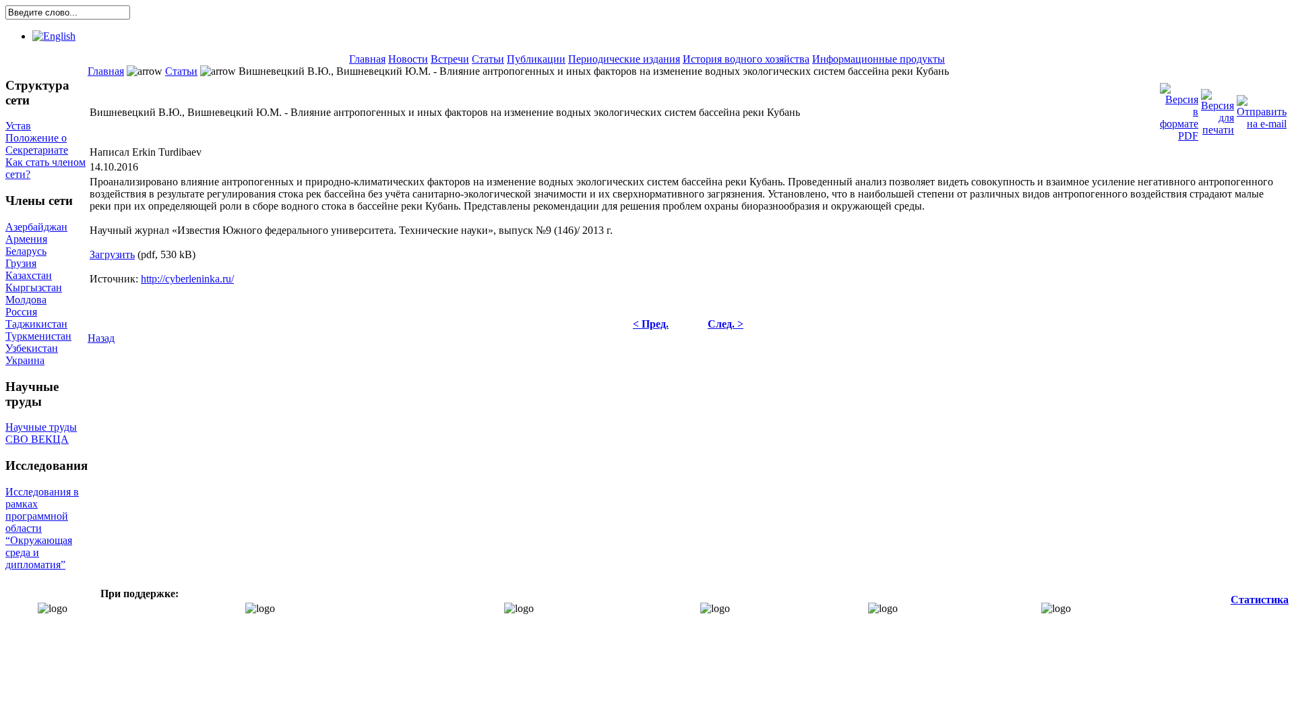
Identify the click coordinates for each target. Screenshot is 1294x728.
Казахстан (28, 275)
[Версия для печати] (1217, 109)
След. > (725, 324)
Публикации (536, 59)
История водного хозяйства (746, 59)
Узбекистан (31, 348)
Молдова (26, 299)
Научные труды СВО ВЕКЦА (41, 433)
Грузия (20, 263)
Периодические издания (624, 59)
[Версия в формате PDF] (1179, 109)
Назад (101, 338)
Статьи (488, 59)
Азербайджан (36, 227)
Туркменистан (38, 336)
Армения (26, 239)
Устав (18, 125)
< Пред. (651, 324)
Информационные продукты (878, 59)
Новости (408, 59)
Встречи (450, 59)
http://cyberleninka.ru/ (187, 278)
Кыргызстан (33, 287)
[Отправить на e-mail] (1262, 109)
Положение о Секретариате (36, 144)
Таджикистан (36, 324)
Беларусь (26, 251)
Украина (24, 360)
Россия (21, 311)
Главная (367, 59)
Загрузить (112, 254)
